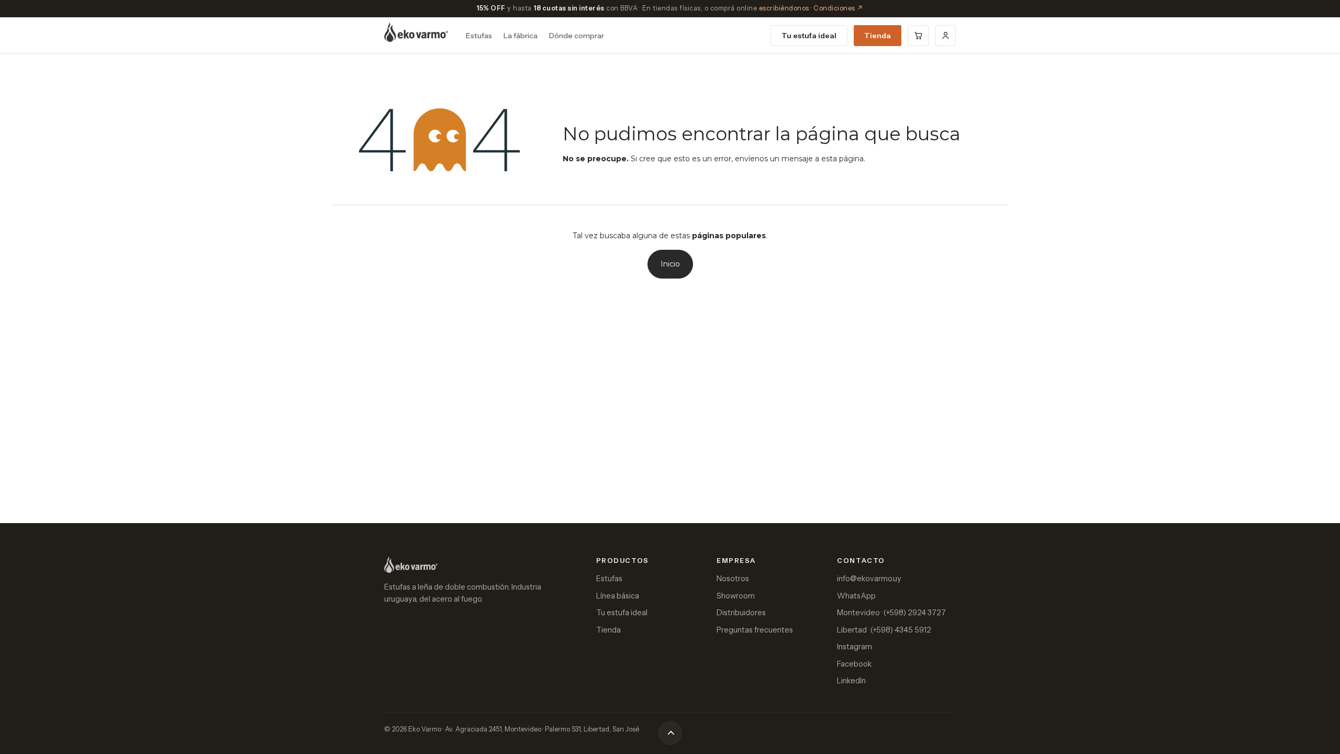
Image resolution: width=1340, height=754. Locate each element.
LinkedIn (851, 680)
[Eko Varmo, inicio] (416, 32)
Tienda (877, 35)
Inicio (670, 264)
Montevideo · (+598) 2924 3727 (891, 612)
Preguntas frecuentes (755, 630)
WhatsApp (856, 596)
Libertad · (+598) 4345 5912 (884, 630)
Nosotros (733, 578)
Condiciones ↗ (838, 8)
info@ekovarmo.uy (869, 578)
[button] (670, 733)
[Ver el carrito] (918, 35)
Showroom (736, 596)
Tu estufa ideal (808, 35)
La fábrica (521, 35)
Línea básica (617, 596)
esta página (842, 158)
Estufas (479, 35)
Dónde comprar (576, 35)
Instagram (854, 646)
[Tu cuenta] (945, 35)
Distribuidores (741, 612)
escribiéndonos (784, 8)
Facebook (854, 664)
